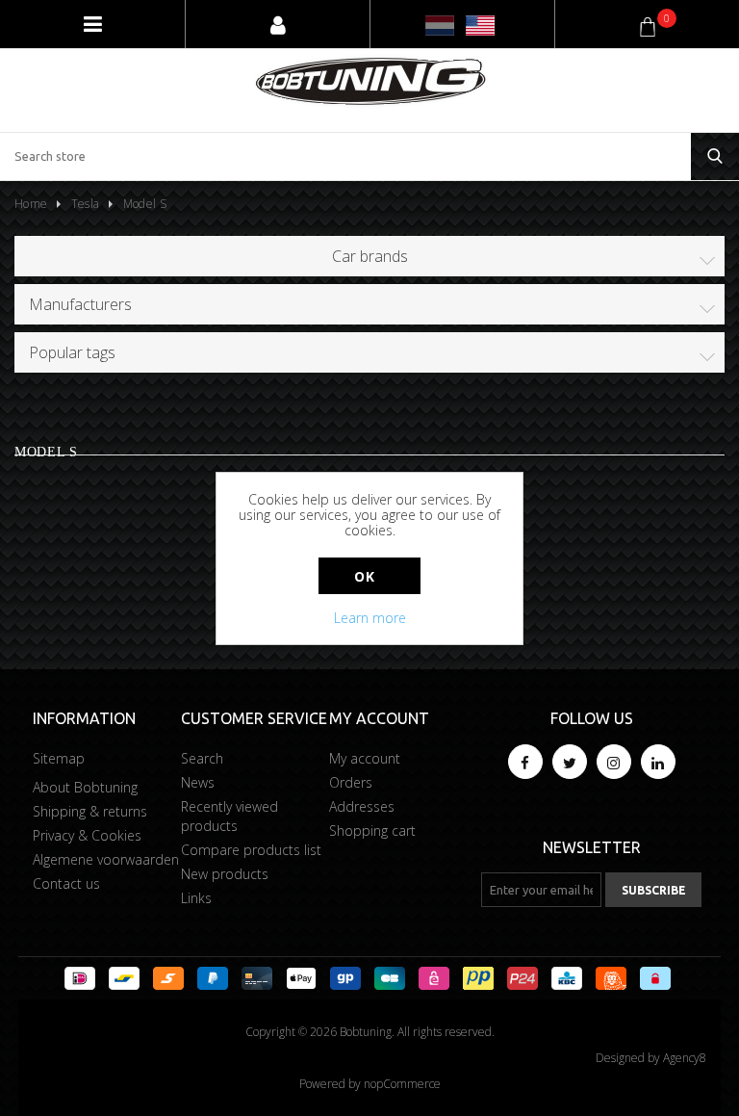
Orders (350, 782)
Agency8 (684, 1058)
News (198, 782)
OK (364, 576)
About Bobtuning (85, 787)
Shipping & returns (90, 811)
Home (30, 203)
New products (224, 874)
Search (202, 758)
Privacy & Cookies (87, 835)
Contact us (66, 883)
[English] (480, 25)
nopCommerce (402, 1084)
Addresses (362, 806)
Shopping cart (372, 830)
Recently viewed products (229, 816)
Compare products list (251, 850)
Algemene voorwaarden (106, 859)
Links (196, 898)
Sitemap (59, 758)
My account (364, 758)
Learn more (370, 618)
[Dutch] (439, 25)
